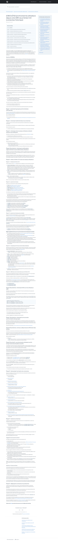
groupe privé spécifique (10, 113)
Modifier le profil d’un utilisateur (16, 185)
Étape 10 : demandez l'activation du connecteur (14, 44)
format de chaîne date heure (30, 222)
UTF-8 (15, 163)
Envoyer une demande (42, 1)
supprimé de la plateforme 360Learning (26, 235)
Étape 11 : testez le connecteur (12, 46)
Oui (19, 509)
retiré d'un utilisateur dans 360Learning (26, 233)
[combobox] (18, 7)
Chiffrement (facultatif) (11, 411)
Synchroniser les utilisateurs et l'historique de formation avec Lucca (45, 49)
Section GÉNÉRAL (9, 27)
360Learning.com (33, 1)
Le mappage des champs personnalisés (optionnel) (15, 391)
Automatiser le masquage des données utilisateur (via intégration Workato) (45, 30)
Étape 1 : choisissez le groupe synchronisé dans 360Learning (16, 29)
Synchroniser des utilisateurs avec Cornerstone (27, 521)
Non (22, 509)
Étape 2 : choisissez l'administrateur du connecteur (14, 31)
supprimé (24, 174)
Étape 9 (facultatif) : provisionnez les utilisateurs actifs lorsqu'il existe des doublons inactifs (20, 42)
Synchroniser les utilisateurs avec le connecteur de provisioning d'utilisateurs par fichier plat (29, 526)
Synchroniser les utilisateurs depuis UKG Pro (44, 42)
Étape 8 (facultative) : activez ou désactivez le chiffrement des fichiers (17, 41)
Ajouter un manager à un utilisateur (16, 189)
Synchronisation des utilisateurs (33, 11)
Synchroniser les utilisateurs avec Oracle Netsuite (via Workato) (44, 23)
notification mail (29, 134)
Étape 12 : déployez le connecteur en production (14, 47)
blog (11, 503)
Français (17, 539)
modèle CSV (22, 249)
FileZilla (27, 444)
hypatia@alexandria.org (16, 357)
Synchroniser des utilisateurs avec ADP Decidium (28, 523)
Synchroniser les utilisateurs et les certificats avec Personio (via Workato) (45, 19)
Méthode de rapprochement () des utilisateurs (16, 386)
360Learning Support (9, 11)
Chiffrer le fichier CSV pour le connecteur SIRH (25, 334)
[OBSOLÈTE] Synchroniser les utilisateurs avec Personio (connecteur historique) (28, 530)
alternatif (26, 53)
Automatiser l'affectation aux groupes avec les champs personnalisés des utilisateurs (45, 26)
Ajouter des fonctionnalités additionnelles (20, 11)
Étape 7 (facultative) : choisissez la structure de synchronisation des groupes (18, 39)
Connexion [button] (49, 1)
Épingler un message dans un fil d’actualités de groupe (28, 532)
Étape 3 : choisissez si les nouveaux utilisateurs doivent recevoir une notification (19, 32)
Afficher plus (41, 52)
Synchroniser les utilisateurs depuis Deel (44, 33)
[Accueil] (7, 2)
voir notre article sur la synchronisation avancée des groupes (23, 325)
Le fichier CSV (9, 390)
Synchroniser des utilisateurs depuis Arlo (44, 35)
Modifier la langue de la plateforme (16, 190)
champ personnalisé (12, 215)
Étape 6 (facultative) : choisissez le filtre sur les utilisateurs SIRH (16, 37)
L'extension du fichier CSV (11, 399)
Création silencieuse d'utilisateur (12, 383)
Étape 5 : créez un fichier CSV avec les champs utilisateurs (16, 36)
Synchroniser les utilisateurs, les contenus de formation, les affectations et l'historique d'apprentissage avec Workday (45, 45)
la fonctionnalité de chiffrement (16, 279)
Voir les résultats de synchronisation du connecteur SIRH (23, 498)
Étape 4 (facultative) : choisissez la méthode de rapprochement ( (17, 34)
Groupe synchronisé (10, 378)
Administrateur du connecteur (12, 381)
